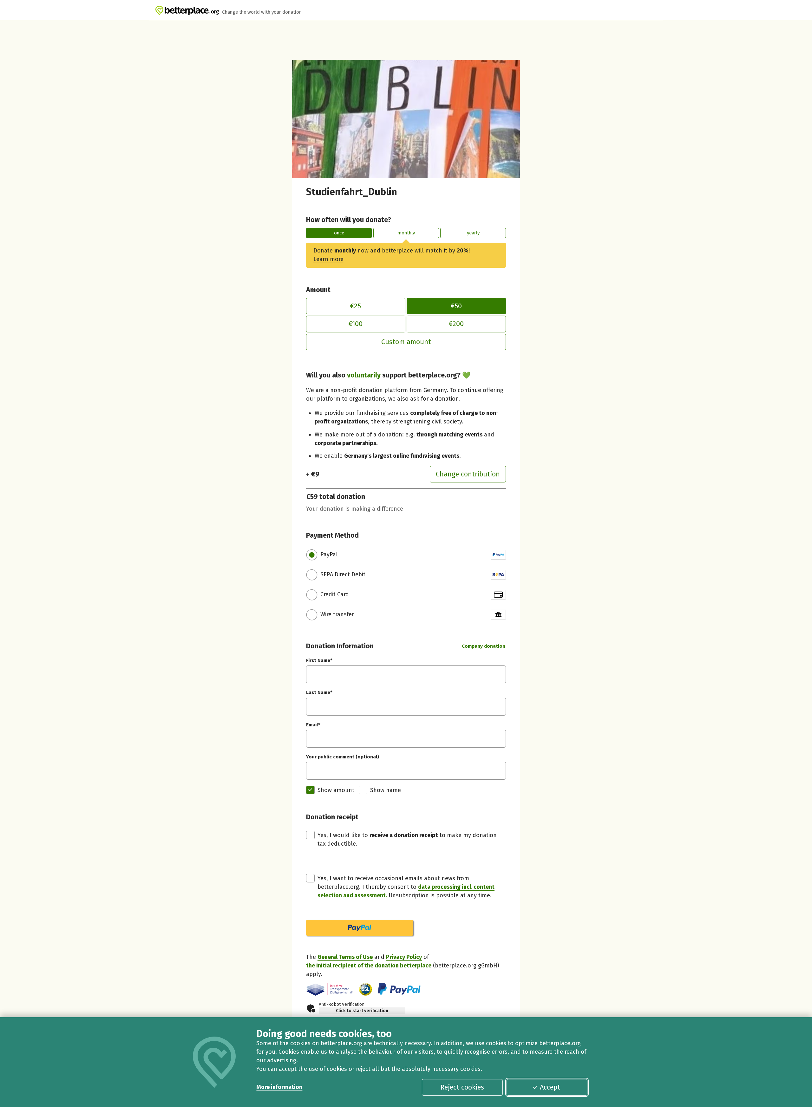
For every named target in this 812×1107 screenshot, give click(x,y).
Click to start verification (362, 1010)
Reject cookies (462, 1087)
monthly (406, 233)
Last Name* (319, 692)
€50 (456, 306)
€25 (355, 306)
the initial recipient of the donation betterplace (368, 965)
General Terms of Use (345, 956)
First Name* (319, 660)
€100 (356, 324)
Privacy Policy (404, 956)
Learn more (328, 259)
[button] (365, 989)
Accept (550, 1087)
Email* (313, 725)
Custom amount (406, 342)
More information (279, 1087)
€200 (456, 324)
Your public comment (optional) (342, 757)
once (339, 233)
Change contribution (468, 474)
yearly (473, 233)
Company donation (483, 646)
